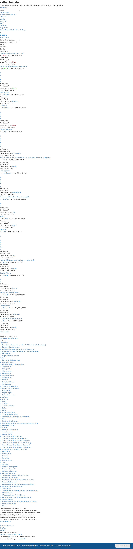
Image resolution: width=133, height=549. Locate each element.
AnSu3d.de (3, 105)
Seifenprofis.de (5, 306)
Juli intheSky (16, 301)
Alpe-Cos (3, 229)
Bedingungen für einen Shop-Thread (11, 53)
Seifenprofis (6, 308)
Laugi (4, 132)
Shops (3, 34)
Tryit (13, 212)
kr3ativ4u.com (4, 92)
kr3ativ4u (6, 95)
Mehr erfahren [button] (66, 545)
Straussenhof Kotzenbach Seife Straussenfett (14, 197)
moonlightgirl (7, 173)
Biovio (5, 160)
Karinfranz (6, 199)
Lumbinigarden (5, 171)
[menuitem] (8, 15)
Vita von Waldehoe (6, 129)
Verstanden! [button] (123, 545)
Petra (4, 55)
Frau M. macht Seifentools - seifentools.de (13, 66)
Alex (4, 232)
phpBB (10, 537)
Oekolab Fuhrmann (6, 273)
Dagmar (15, 288)
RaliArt (2, 216)
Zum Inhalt (3, 8)
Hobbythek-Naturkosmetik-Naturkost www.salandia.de (17, 260)
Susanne (6, 108)
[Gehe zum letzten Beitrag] (16, 62)
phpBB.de (22, 539)
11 (1, 249)
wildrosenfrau (16, 153)
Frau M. (5, 68)
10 (1, 247)
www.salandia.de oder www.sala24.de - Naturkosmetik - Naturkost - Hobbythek (25, 158)
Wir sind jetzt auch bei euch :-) (9, 293)
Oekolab (5, 275)
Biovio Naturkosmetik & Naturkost (11, 319)
